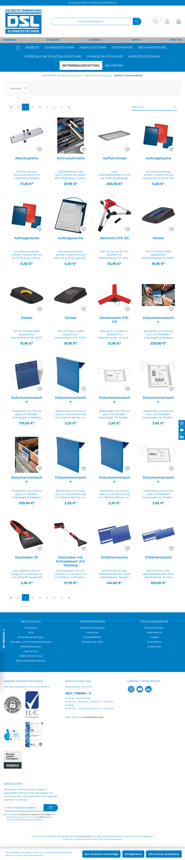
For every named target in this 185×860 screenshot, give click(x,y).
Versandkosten (85, 836)
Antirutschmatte (71, 158)
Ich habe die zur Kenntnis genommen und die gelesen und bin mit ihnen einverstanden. (31, 817)
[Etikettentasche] (114, 535)
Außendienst (154, 632)
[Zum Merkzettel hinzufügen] (39, 149)
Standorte (92, 632)
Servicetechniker (154, 627)
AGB (30, 632)
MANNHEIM (10, 40)
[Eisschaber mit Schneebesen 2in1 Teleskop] (70, 535)
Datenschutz (31, 651)
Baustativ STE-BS (114, 238)
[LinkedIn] (148, 689)
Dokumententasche (158, 320)
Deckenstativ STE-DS (114, 320)
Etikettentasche (114, 557)
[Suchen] (137, 21)
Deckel (158, 238)
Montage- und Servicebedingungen (31, 641)
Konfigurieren (133, 854)
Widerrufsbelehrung (31, 656)
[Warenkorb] (177, 21)
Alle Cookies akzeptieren (163, 854)
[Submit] (51, 807)
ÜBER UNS (175, 40)
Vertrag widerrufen (92, 641)
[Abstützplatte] (26, 136)
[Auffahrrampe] (114, 136)
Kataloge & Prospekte (92, 627)
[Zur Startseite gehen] (23, 21)
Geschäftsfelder (92, 637)
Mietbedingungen (31, 646)
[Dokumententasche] (158, 295)
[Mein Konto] (167, 21)
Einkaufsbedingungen (31, 637)
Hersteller (16, 88)
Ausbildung (154, 646)
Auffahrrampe (114, 158)
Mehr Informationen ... (34, 855)
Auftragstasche (158, 158)
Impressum (30, 627)
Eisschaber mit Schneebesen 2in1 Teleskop (70, 561)
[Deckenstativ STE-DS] (114, 295)
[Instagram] (131, 689)
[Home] (19, 47)
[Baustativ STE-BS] (114, 215)
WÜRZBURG (53, 40)
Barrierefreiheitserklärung (31, 660)
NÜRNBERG (95, 40)
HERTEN (136, 40)
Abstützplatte (26, 158)
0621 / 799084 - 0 (78, 693)
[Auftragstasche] (158, 136)
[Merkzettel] (155, 21)
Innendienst (154, 641)
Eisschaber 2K (26, 557)
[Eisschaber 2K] (26, 535)
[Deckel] (158, 215)
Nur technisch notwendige (101, 854)
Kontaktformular (94, 717)
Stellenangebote (154, 621)
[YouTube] (140, 689)
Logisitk (154, 637)
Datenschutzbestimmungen (35, 814)
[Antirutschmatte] (70, 136)
